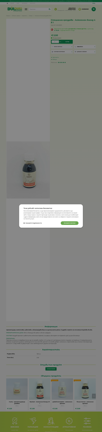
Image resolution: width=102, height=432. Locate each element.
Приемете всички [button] (69, 223)
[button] (33, 223)
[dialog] (51, 216)
